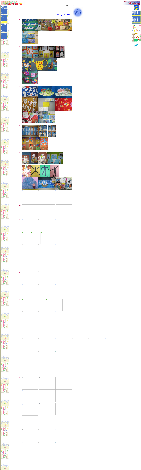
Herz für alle (4, 19)
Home (3, 6)
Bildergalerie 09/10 (135, 12)
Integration (4, 10)
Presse (3, 15)
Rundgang (4, 26)
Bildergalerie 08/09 (135, 11)
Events (3, 13)
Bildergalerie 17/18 (135, 19)
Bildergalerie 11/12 (135, 14)
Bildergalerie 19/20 (135, 21)
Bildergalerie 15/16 (135, 17)
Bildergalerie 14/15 (135, 16)
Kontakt (3, 31)
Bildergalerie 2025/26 (135, 23)
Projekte (3, 17)
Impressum (4, 35)
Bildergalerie (4, 22)
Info (2, 33)
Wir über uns (4, 8)
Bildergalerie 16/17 (135, 18)
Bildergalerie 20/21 (135, 22)
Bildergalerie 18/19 (135, 20)
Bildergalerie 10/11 (135, 13)
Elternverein (4, 24)
